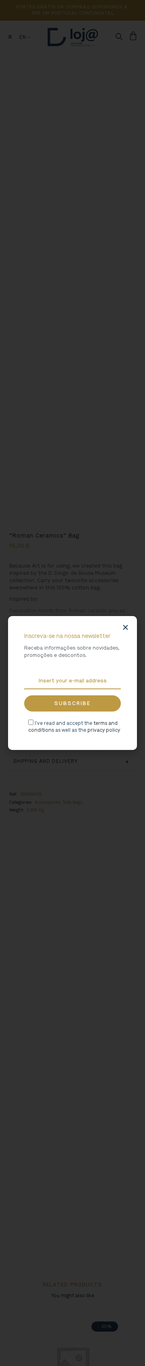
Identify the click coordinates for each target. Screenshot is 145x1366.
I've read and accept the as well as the (74, 726)
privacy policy (103, 730)
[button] (125, 627)
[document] (72, 683)
